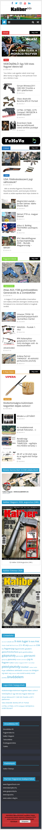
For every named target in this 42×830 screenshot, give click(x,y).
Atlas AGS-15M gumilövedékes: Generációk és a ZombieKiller (20, 291)
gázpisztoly (9, 655)
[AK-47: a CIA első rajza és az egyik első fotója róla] (9, 453)
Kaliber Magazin (8, 736)
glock (20, 652)
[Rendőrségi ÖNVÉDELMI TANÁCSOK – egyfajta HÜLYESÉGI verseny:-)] (9, 438)
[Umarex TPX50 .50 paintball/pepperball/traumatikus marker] (9, 313)
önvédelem (15, 677)
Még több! (35, 32)
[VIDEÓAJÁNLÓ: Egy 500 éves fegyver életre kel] (21, 37)
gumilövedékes (28, 652)
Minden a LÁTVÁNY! (26, 416)
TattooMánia (7, 739)
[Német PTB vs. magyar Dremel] (9, 213)
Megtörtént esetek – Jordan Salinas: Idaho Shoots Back (26, 203)
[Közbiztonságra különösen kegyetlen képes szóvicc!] (21, 377)
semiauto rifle (27, 670)
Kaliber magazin (19, 663)
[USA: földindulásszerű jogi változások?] (21, 153)
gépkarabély (12, 659)
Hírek (6, 60)
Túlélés (5, 746)
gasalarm (28, 649)
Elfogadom (25, 821)
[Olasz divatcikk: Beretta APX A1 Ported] (9, 98)
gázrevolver (20, 656)
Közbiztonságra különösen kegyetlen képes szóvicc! (18, 404)
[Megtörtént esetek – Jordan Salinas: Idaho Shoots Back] (9, 200)
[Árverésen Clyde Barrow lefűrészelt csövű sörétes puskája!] (9, 122)
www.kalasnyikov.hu (10, 788)
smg (10, 673)
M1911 (26, 663)
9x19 (11, 645)
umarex (14, 673)
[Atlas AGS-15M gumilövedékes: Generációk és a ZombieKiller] (21, 264)
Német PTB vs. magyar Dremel (27, 215)
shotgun (35, 670)
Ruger (4, 670)
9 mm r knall (5, 645)
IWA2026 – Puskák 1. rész (26, 328)
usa (18, 673)
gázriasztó (29, 655)
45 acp (26, 645)
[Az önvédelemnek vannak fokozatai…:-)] (9, 426)
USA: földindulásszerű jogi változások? (18, 181)
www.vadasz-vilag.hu (10, 798)
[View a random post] (37, 22)
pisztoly (14, 667)
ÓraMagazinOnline (9, 743)
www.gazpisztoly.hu (10, 791)
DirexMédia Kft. (8, 729)
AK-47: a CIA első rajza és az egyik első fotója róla (27, 456)
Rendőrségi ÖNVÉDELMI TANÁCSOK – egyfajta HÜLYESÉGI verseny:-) (27, 442)
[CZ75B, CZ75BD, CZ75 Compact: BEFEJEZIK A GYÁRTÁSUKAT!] (9, 109)
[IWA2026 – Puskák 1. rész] (9, 326)
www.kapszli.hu (8, 795)
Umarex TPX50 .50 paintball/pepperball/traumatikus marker (27, 316)
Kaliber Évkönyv (8, 769)
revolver (25, 666)
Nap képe (7, 399)
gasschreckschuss (10, 651)
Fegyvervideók (9, 286)
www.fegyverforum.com (11, 784)
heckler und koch (21, 659)
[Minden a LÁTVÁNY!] (9, 415)
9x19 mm (15, 645)
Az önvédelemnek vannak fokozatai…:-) (26, 428)
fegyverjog (9, 648)
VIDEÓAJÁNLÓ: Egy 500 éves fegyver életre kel (18, 65)
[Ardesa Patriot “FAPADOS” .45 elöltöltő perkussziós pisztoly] (9, 355)
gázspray (4, 659)
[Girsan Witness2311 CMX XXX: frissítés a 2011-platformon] (9, 85)
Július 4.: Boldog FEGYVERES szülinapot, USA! (27, 227)
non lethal (31, 663)
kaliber (11, 663)
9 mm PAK (34, 641)
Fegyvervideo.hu (8, 733)
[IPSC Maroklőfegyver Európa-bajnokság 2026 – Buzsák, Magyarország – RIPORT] (9, 237)
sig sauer (5, 673)
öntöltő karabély (25, 673)
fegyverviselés (20, 649)
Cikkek (6, 175)
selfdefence (10, 670)
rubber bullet (33, 667)
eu (3, 649)
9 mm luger (21, 641)
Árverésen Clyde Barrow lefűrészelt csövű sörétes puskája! (27, 125)
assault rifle (32, 645)
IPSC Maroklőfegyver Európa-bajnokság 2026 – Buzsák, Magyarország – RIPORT (19, 243)
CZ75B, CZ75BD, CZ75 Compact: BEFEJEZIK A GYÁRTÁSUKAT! (27, 112)
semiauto (18, 670)
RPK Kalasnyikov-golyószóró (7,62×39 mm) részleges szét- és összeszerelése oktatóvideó (20, 343)
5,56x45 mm (10, 642)
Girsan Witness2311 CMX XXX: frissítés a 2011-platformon (26, 88)
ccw (38, 645)
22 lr (20, 645)
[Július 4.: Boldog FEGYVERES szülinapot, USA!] (9, 224)
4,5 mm (4, 642)
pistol (5, 667)
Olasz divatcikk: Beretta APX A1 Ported (27, 99)
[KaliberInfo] (4, 22)
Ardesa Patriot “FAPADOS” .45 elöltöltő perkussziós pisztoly (27, 358)
